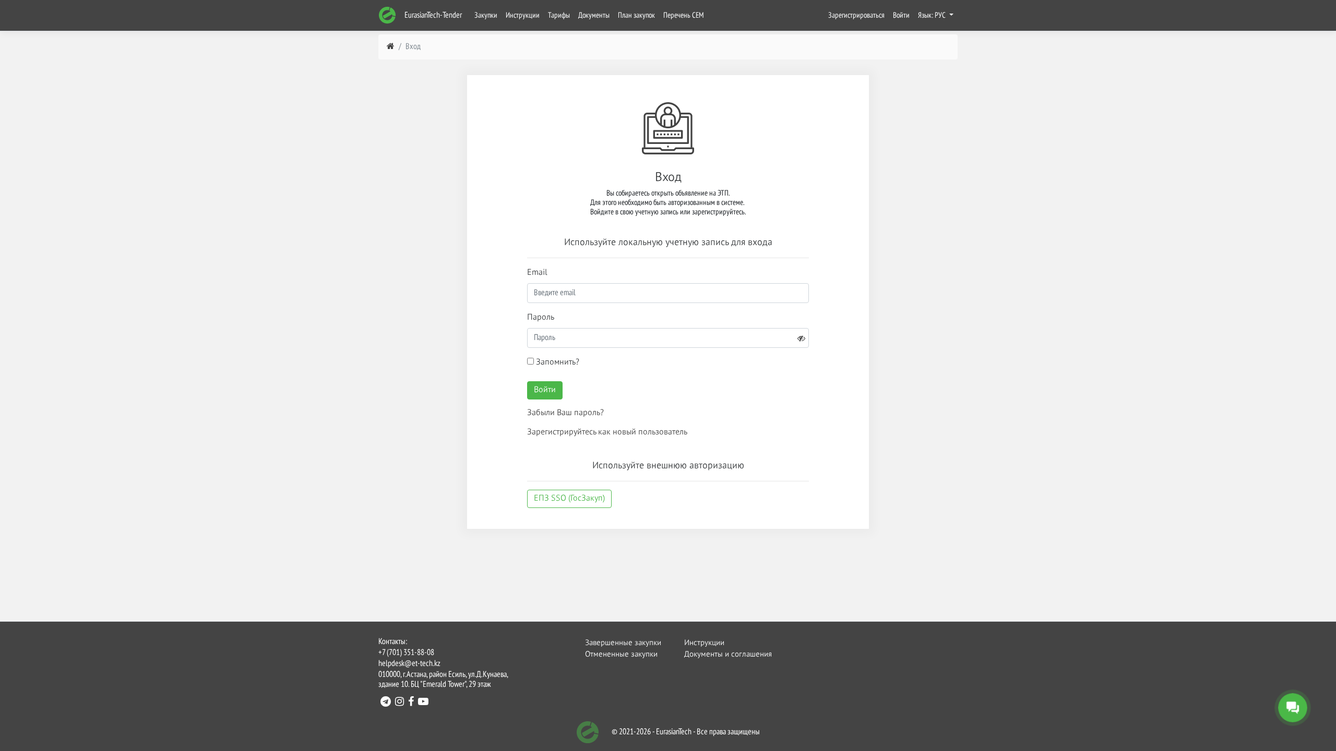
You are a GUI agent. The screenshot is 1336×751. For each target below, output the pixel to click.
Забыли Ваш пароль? (565, 413)
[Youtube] (423, 703)
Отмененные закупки (621, 654)
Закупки (485, 15)
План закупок (636, 15)
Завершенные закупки (622, 643)
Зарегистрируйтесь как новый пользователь (607, 432)
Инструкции (523, 15)
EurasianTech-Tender (432, 15)
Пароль (540, 317)
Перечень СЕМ (683, 15)
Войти (901, 15)
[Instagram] (399, 703)
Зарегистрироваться (856, 15)
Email (537, 273)
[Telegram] (385, 703)
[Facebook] (411, 703)
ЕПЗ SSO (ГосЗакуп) (569, 498)
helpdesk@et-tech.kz (409, 664)
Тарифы (559, 15)
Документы (594, 15)
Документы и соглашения (721, 654)
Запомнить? (556, 362)
